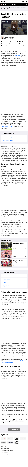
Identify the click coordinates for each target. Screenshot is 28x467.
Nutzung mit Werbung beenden (8, 455)
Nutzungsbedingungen (6, 452)
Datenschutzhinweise (6, 448)
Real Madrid (18, 55)
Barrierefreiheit (4, 457)
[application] (14, 27)
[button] (14, 27)
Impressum (3, 446)
